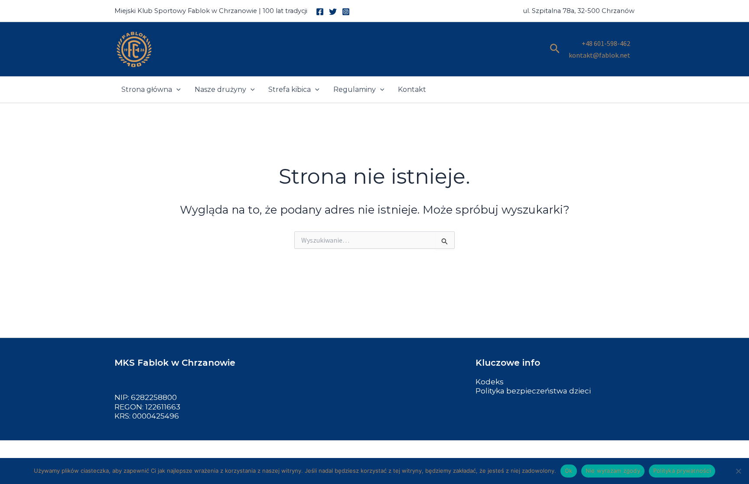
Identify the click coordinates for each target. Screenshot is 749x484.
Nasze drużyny (220, 89)
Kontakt (412, 89)
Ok (569, 470)
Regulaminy (354, 89)
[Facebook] (320, 12)
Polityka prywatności (682, 470)
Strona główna (146, 89)
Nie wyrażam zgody (613, 470)
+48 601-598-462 (606, 43)
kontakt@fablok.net (599, 55)
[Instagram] (346, 12)
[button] (555, 49)
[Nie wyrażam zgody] (738, 471)
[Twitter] (333, 12)
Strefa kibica (289, 89)
